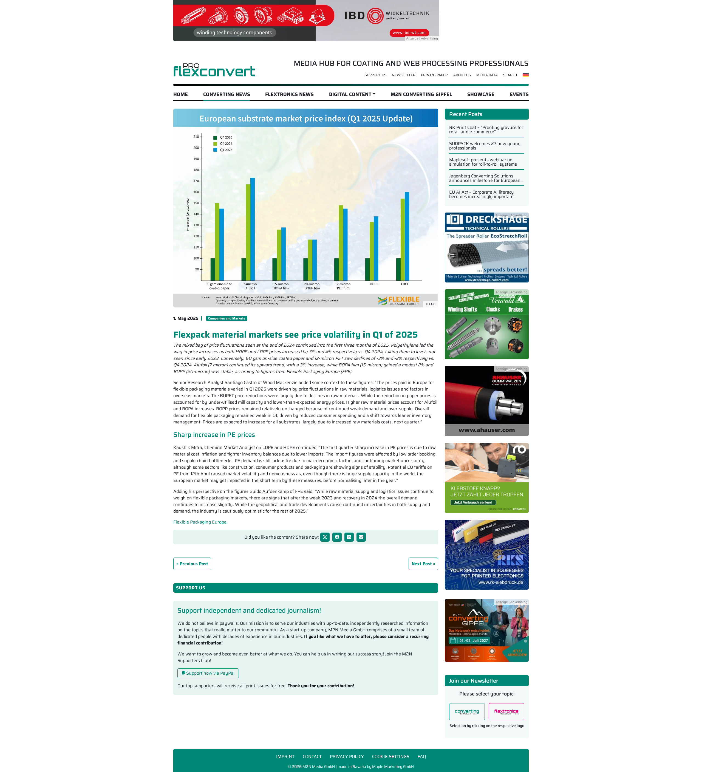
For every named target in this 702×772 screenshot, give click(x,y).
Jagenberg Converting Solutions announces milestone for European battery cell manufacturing (484, 178)
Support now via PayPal (209, 673)
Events (519, 94)
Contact (312, 756)
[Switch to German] (526, 75)
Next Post (422, 563)
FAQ (422, 756)
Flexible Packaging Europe (200, 522)
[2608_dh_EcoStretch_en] (487, 250)
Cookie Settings (390, 756)
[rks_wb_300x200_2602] (487, 557)
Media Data (487, 75)
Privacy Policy (347, 756)
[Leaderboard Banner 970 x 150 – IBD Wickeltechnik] (306, 20)
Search (510, 75)
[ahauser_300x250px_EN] (487, 404)
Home (180, 94)
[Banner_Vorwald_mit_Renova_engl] (487, 327)
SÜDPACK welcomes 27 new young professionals (484, 146)
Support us (375, 75)
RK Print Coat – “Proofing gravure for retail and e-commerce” (486, 129)
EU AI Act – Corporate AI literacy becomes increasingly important (481, 194)
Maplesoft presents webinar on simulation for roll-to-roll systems (483, 162)
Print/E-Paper (434, 75)
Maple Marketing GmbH (393, 766)
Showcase (480, 94)
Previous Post (194, 563)
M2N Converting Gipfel (421, 94)
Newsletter (403, 75)
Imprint (285, 756)
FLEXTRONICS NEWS (289, 94)
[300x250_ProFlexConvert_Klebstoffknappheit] (487, 480)
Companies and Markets (226, 318)
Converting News (226, 94)
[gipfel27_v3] (487, 633)
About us (462, 75)
